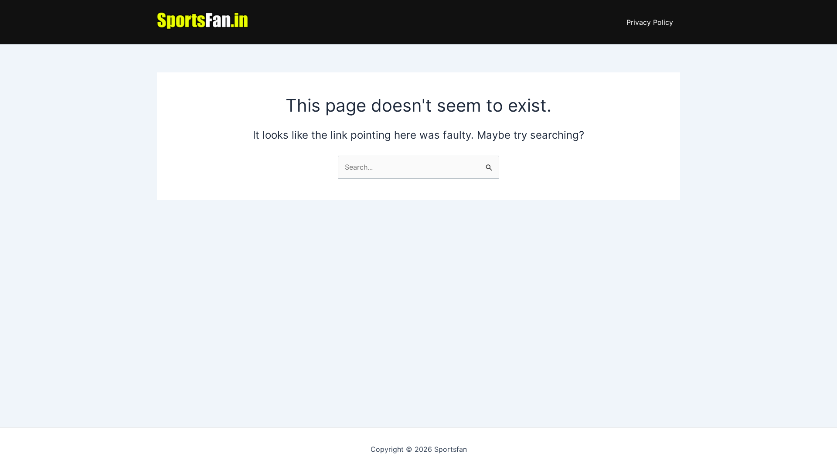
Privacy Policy (649, 22)
